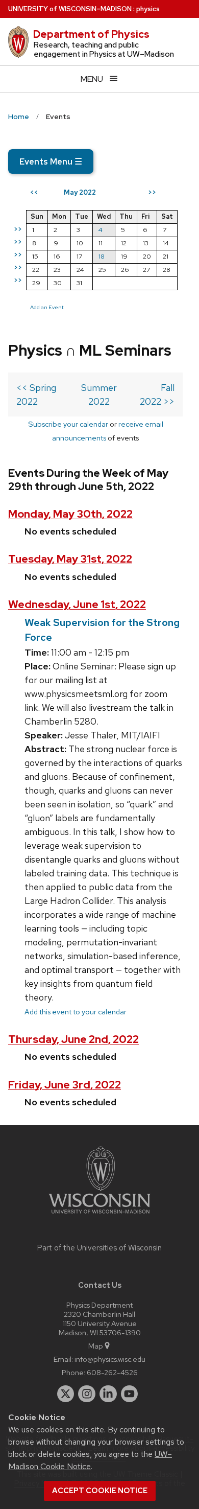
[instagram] (86, 1394)
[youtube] (129, 1394)
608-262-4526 (112, 1372)
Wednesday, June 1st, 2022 (77, 604)
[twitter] (65, 1394)
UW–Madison (70, 9)
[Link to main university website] (99, 1215)
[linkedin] (108, 1394)
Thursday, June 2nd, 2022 (73, 1039)
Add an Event (47, 307)
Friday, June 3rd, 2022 (64, 1085)
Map (95, 1346)
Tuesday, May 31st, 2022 (70, 559)
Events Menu (50, 161)
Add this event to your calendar (75, 1011)
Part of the (99, 1248)
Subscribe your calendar (68, 424)
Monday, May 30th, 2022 (70, 514)
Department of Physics (91, 34)
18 (101, 256)
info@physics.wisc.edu (109, 1359)
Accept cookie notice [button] (99, 1490)
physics (148, 9)
